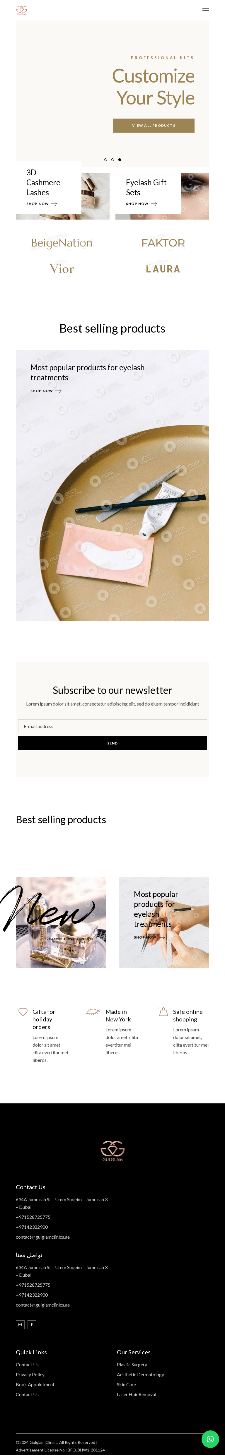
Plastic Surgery (132, 1364)
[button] (210, 1439)
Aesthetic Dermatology (140, 1374)
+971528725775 (33, 1217)
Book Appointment (35, 1384)
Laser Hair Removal (136, 1394)
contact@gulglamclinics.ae (43, 1237)
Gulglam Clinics (43, 1442)
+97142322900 (32, 1227)
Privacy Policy (30, 1374)
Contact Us (27, 1364)
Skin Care (126, 1384)
